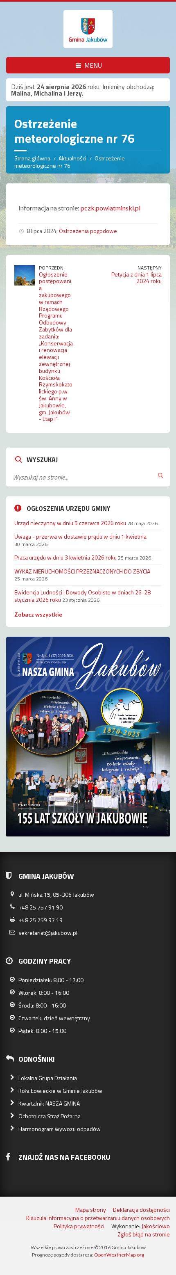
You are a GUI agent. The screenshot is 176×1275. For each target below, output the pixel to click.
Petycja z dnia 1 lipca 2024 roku (136, 278)
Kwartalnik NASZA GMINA (49, 1103)
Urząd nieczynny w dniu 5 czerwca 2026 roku (70, 523)
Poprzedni (52, 268)
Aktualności (72, 158)
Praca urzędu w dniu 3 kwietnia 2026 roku (65, 557)
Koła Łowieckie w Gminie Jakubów (60, 1090)
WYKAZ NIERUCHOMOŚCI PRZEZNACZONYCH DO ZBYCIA (82, 571)
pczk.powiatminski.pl (110, 208)
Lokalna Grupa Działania (47, 1078)
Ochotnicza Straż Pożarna (49, 1116)
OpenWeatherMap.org (119, 1255)
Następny (150, 268)
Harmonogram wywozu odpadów (59, 1128)
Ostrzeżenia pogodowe (88, 230)
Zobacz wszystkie (38, 614)
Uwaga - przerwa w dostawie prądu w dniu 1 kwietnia (80, 536)
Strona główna (32, 158)
